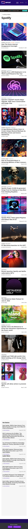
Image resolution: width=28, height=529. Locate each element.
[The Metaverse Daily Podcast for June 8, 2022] (14, 286)
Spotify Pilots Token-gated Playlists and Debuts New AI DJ (13, 218)
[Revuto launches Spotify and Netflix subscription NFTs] (14, 259)
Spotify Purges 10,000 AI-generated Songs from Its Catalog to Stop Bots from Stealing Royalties (13, 190)
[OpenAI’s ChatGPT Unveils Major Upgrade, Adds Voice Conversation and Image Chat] (14, 87)
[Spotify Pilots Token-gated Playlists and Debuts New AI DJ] (14, 205)
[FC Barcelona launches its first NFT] (14, 233)
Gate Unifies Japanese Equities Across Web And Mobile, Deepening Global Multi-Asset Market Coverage (14, 483)
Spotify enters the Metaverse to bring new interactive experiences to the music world (13, 328)
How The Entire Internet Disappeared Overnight (9, 45)
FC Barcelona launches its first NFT (13, 245)
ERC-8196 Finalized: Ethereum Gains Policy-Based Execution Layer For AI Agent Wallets (13, 451)
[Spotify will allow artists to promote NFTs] (14, 371)
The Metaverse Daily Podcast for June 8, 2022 (12, 300)
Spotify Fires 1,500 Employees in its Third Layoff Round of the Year (13, 73)
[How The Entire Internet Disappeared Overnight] (14, 32)
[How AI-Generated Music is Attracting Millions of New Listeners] (14, 148)
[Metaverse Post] (6, 2)
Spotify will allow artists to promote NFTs (13, 384)
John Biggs (5, 302)
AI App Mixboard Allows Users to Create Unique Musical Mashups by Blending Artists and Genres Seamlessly (13, 131)
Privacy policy (17, 526)
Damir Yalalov (5, 136)
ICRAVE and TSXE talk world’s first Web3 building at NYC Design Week (13, 357)
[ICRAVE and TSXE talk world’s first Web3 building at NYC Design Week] (14, 343)
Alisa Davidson (5, 47)
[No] (26, 526)
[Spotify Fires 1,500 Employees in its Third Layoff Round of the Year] (14, 59)
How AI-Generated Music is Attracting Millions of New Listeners (13, 161)
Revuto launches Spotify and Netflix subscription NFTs (13, 272)
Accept (10, 526)
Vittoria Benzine (6, 359)
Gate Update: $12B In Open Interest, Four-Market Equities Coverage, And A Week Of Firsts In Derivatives (14, 427)
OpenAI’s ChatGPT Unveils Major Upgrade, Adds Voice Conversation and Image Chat (13, 101)
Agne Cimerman (6, 332)
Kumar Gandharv (6, 75)
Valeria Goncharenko (7, 247)
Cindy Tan (5, 105)
